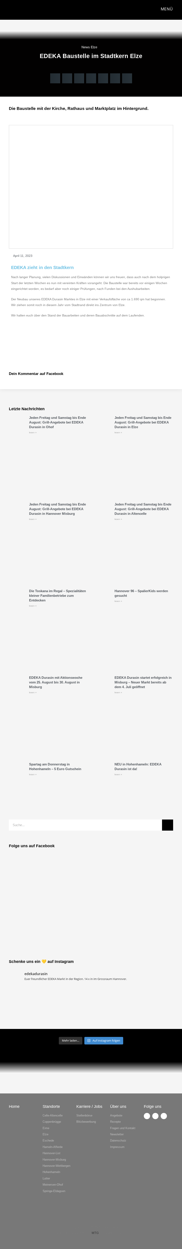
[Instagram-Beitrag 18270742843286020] (153, 1022)
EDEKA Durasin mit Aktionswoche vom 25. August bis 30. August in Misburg (55, 682)
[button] (55, 78)
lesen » (33, 432)
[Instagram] (155, 1116)
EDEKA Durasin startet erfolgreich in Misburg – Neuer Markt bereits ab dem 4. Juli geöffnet (143, 682)
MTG (95, 1233)
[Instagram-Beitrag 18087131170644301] (70, 1022)
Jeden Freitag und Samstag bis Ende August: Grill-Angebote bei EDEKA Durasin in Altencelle (143, 508)
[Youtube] (164, 1116)
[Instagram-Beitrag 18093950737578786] (112, 1022)
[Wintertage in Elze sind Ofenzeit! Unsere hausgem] (112, 998)
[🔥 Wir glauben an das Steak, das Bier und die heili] (28, 998)
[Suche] (167, 825)
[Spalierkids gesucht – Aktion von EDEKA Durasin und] (153, 998)
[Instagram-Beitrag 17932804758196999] (70, 998)
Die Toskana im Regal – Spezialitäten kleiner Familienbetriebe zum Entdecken (57, 595)
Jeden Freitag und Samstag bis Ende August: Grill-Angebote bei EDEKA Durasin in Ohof (57, 422)
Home (14, 1106)
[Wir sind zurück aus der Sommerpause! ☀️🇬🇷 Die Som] (28, 1022)
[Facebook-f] (147, 1116)
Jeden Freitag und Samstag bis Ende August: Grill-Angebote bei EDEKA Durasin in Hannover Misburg (57, 508)
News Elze (89, 47)
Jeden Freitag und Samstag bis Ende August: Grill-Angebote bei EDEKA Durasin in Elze (143, 422)
